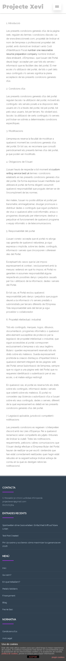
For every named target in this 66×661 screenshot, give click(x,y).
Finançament (8, 595)
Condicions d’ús (9, 631)
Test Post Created (10, 535)
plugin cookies (58, 657)
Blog (4, 602)
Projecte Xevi (22, 6)
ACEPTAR (33, 657)
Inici (4, 568)
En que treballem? (11, 582)
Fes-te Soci (7, 609)
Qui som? (6, 575)
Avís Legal (7, 638)
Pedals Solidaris (9, 589)
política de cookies (10, 654)
